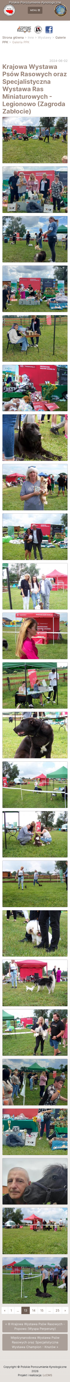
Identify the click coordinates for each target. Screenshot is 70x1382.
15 (42, 1310)
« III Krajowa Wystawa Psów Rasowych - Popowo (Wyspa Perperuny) (35, 1326)
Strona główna (13, 37)
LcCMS (47, 1375)
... (18, 1310)
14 (33, 1310)
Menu (33, 10)
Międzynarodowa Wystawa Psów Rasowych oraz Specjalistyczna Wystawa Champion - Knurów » (35, 1342)
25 (58, 1310)
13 (25, 1310)
